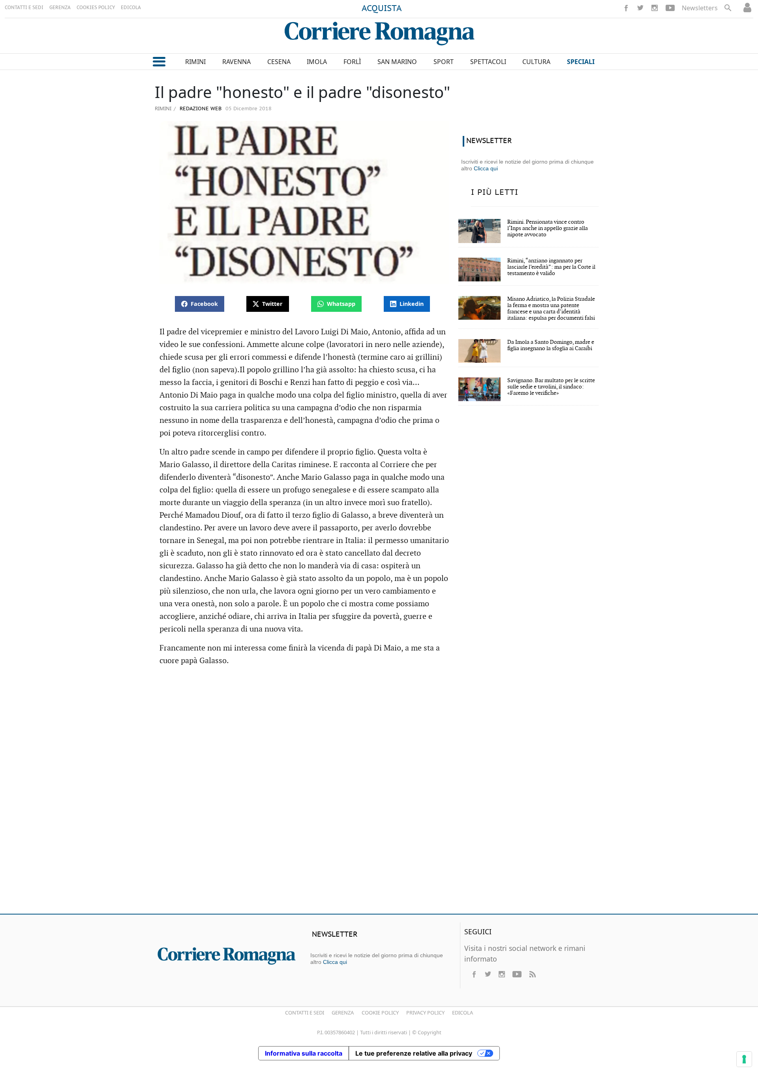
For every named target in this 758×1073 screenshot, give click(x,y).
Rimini (163, 108)
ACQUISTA (382, 8)
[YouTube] (670, 8)
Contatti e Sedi (304, 1012)
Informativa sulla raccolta (303, 1053)
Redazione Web (199, 109)
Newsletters (700, 8)
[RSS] (532, 974)
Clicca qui (486, 168)
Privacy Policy (425, 1012)
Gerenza (343, 1012)
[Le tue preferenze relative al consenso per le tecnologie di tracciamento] (744, 1059)
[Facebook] (626, 8)
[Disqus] (379, 793)
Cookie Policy (380, 1012)
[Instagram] (655, 8)
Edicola (462, 1012)
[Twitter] (640, 8)
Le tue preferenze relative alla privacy (413, 1053)
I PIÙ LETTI (494, 192)
